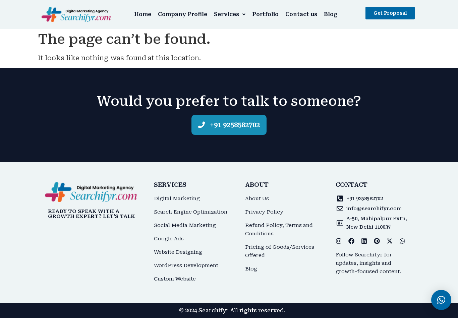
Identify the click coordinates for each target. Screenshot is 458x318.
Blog (331, 14)
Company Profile (182, 14)
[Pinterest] (377, 241)
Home (142, 14)
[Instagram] (339, 241)
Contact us (301, 14)
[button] (230, 14)
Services (226, 14)
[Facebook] (351, 241)
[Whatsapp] (402, 241)
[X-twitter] (390, 241)
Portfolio (265, 14)
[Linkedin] (364, 241)
